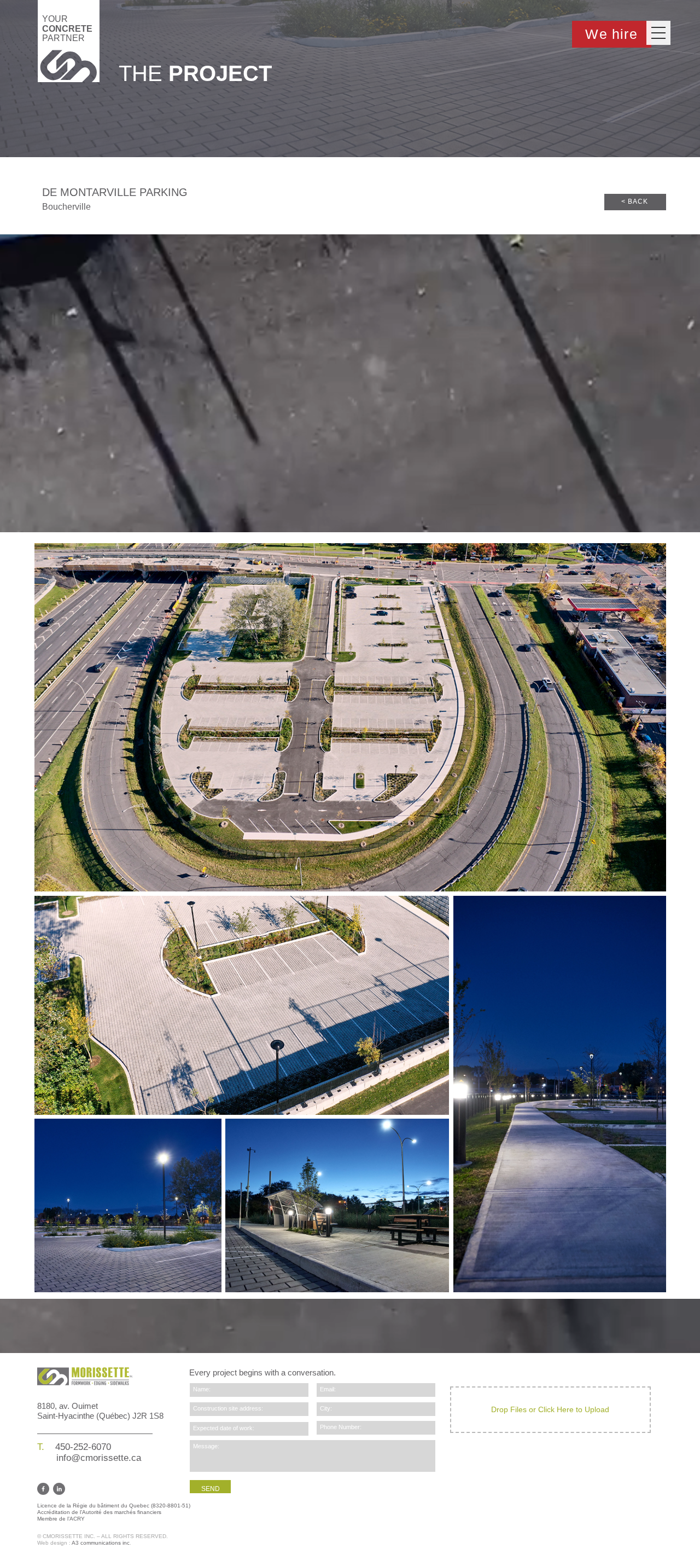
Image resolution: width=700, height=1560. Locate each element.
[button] (658, 33)
